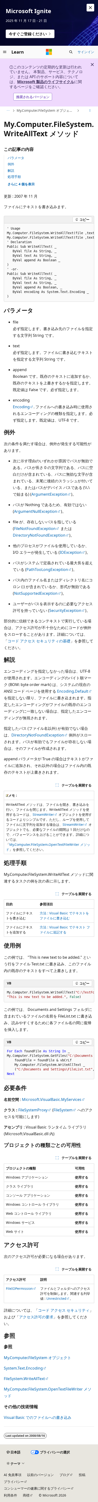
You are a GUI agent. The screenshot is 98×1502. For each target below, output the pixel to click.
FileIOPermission (19, 1288)
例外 (11, 164)
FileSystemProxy (33, 1110)
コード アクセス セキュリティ (63, 1310)
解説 (11, 170)
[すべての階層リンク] (8, 111)
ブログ (64, 1474)
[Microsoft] (49, 52)
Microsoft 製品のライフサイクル (45, 81)
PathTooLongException (47, 569)
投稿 (82, 1474)
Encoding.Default (72, 691)
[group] (49, 262)
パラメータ (16, 158)
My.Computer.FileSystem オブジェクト (46, 110)
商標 (26, 1495)
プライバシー (14, 1481)
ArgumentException (49, 494)
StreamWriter (43, 814)
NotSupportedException (36, 593)
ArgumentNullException (35, 511)
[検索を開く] (71, 52)
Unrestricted (56, 1298)
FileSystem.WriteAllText (24, 1378)
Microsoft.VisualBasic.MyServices (51, 1099)
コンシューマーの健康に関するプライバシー (37, 1488)
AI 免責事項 (12, 1474)
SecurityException (65, 610)
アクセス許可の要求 (36, 1317)
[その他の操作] (90, 111)
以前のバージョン (40, 1474)
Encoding (21, 406)
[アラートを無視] (90, 7)
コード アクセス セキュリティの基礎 (39, 641)
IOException (71, 552)
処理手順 (14, 176)
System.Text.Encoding (23, 1368)
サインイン (86, 52)
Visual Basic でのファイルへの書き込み (37, 1417)
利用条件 (10, 1495)
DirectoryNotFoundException (39, 535)
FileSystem (63, 1110)
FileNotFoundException (35, 528)
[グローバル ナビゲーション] (5, 52)
